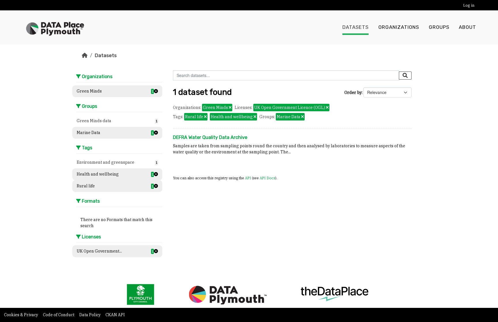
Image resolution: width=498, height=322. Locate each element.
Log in (468, 5)
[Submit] (405, 75)
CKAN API (115, 314)
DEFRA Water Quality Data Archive (210, 137)
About (467, 27)
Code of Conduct (59, 314)
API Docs (267, 178)
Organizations (398, 27)
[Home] (85, 55)
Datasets (355, 27)
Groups (439, 27)
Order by (353, 92)
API (248, 178)
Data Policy (90, 314)
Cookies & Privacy (21, 314)
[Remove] (230, 108)
